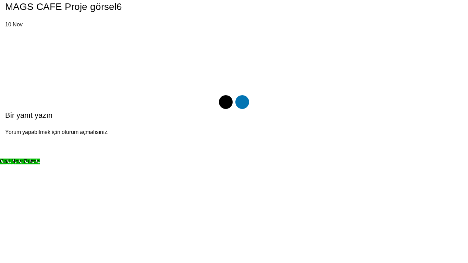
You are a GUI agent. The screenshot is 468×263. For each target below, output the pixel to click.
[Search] (427, 7)
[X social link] (440, 7)
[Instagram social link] (449, 7)
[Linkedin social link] (458, 7)
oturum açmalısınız (84, 132)
